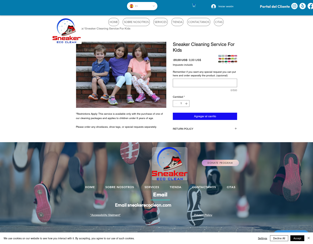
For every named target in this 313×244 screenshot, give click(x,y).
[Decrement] (175, 103)
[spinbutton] (181, 103)
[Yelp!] (302, 6)
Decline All (279, 238)
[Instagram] (294, 6)
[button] (194, 5)
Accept (297, 238)
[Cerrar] (308, 238)
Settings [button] (262, 238)
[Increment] (186, 103)
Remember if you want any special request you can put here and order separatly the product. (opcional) (204, 73)
